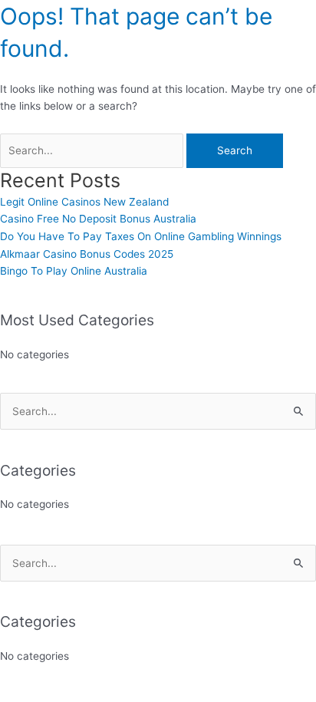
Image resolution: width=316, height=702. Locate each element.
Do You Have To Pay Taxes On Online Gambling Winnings (140, 236)
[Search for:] (93, 150)
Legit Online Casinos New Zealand (84, 202)
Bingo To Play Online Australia (73, 271)
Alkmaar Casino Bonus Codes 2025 (86, 254)
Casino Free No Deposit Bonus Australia (98, 219)
